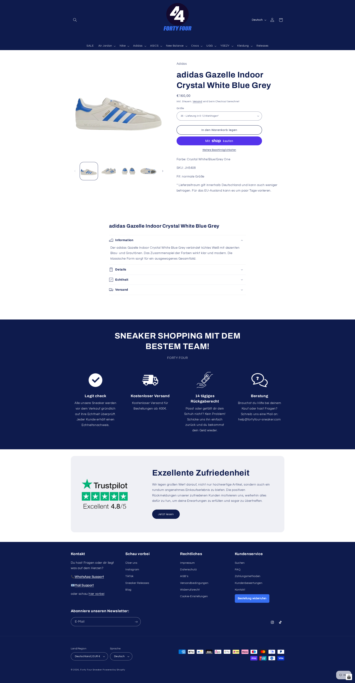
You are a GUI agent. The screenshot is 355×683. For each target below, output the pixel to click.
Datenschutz (188, 569)
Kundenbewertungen (248, 583)
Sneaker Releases (137, 583)
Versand (197, 101)
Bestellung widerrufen (252, 598)
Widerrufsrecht (190, 589)
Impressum (187, 563)
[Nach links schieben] (75, 171)
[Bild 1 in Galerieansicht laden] (89, 171)
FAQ (238, 569)
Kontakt (240, 589)
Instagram (132, 569)
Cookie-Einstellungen (194, 596)
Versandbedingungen (194, 583)
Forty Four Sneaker (91, 670)
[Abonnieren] (136, 621)
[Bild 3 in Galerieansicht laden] (129, 171)
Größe (180, 108)
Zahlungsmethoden (247, 576)
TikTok (129, 576)
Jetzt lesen (166, 514)
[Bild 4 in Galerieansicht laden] (148, 171)
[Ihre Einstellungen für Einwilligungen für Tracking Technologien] (349, 677)
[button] (75, 20)
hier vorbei (96, 594)
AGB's (184, 576)
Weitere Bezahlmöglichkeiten (219, 150)
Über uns (131, 563)
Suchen (240, 563)
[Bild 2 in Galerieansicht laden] (109, 171)
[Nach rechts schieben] (163, 171)
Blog (128, 589)
